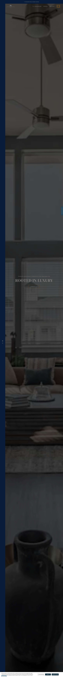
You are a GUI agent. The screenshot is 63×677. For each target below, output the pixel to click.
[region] (31, 674)
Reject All (48, 674)
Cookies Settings (41, 674)
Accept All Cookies (55, 674)
